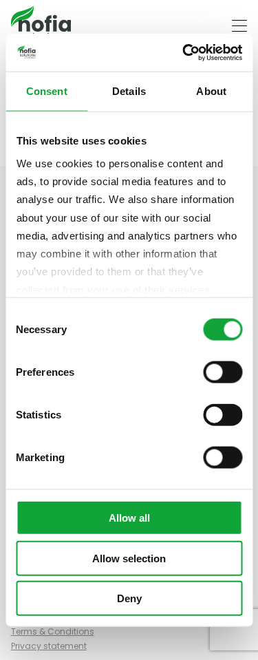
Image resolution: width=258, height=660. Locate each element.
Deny (129, 598)
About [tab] (211, 91)
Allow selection (129, 558)
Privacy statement (49, 646)
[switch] (222, 372)
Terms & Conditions (52, 631)
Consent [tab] (46, 91)
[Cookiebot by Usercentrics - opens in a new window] (183, 52)
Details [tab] (129, 91)
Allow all (129, 518)
